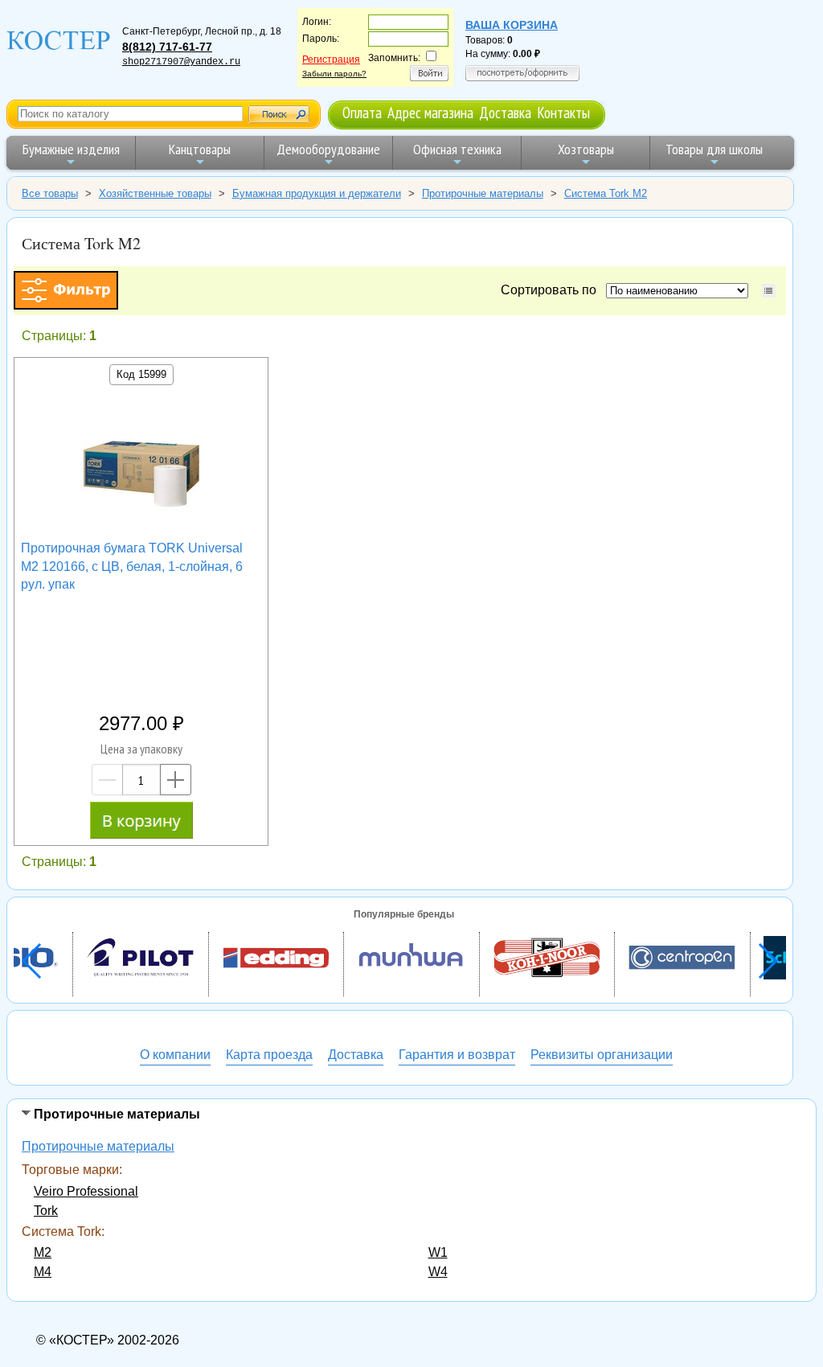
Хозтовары (586, 149)
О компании (175, 1054)
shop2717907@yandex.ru (181, 62)
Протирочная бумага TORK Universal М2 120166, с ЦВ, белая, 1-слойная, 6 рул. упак (132, 566)
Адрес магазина (430, 112)
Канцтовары (200, 149)
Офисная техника (457, 149)
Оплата (362, 112)
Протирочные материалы (98, 1146)
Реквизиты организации (601, 1054)
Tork (46, 1210)
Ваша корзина (511, 24)
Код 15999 (141, 374)
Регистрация (331, 59)
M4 (42, 1272)
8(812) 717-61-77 (167, 46)
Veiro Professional (86, 1191)
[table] (769, 291)
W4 (438, 1272)
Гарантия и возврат (457, 1054)
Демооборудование (328, 149)
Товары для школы (714, 149)
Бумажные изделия (71, 149)
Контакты (563, 112)
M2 (42, 1252)
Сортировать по (552, 290)
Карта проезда (269, 1054)
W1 (438, 1252)
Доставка (505, 112)
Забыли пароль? (334, 73)
